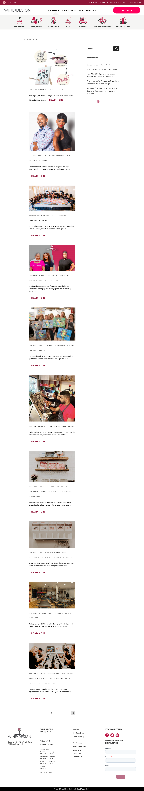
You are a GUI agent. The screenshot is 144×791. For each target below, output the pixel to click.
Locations (77, 750)
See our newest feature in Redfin (99, 65)
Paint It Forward (79, 746)
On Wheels (77, 743)
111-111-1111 (12, 3)
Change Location (98, 2)
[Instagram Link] (117, 735)
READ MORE (56, 100)
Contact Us (135, 2)
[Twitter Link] (112, 735)
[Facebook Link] (107, 735)
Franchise (115, 2)
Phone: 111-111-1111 (47, 744)
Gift (81, 10)
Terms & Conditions (61, 789)
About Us (91, 10)
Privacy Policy (74, 789)
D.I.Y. (75, 740)
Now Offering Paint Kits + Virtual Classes (46, 89)
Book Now (126, 10)
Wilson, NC (45, 741)
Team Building (78, 736)
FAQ (125, 2)
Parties (76, 729)
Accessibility (85, 789)
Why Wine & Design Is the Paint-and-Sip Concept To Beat (51, 426)
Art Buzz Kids (78, 733)
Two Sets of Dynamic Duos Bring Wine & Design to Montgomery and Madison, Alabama (102, 91)
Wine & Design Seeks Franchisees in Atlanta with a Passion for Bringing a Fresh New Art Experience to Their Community (50, 491)
